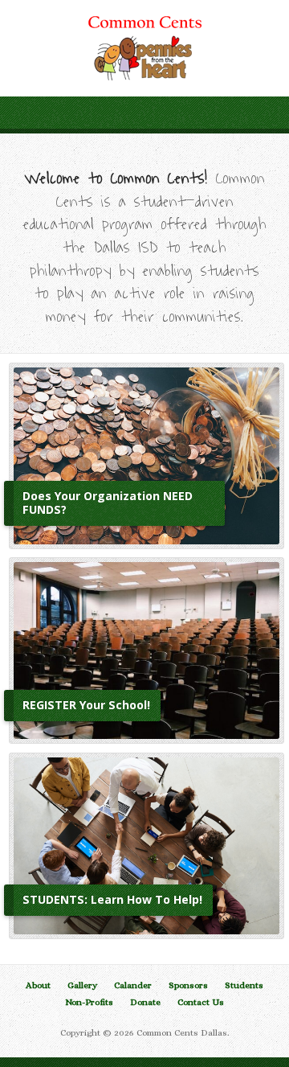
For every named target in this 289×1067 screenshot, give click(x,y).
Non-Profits (89, 1002)
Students (244, 985)
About (38, 985)
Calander (133, 985)
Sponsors (188, 985)
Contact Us (200, 1002)
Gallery (82, 985)
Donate (145, 1002)
